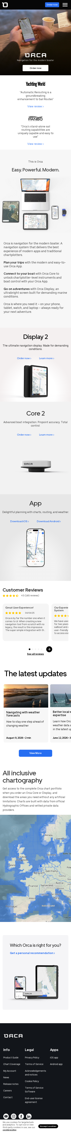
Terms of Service (34, 1064)
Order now (52, 4)
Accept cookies (48, 1126)
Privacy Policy (32, 1057)
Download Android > (49, 521)
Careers (7, 1090)
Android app (56, 1064)
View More (35, 753)
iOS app (54, 1057)
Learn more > (46, 358)
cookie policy (9, 1130)
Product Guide (10, 1057)
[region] (35, 868)
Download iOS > (19, 521)
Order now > (24, 358)
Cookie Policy (32, 1081)
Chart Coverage (11, 1064)
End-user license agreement (34, 1100)
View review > (35, 106)
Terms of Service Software (34, 1089)
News (6, 1077)
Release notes (10, 1084)
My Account (9, 1071)
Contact (8, 1097)
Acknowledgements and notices (35, 1073)
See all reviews (35, 654)
